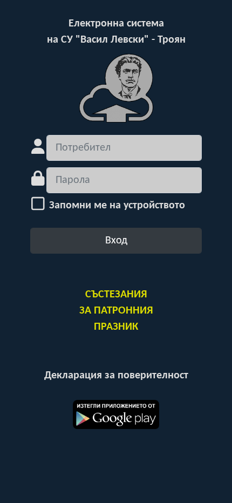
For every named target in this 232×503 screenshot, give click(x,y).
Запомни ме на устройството (115, 205)
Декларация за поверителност (116, 375)
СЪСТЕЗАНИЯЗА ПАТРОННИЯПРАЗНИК (116, 310)
